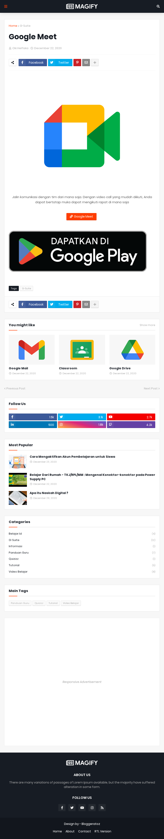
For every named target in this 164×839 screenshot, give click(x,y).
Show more (147, 325)
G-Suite (25, 26)
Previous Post (15, 388)
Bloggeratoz (91, 824)
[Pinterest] (77, 62)
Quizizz (82, 559)
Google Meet (83, 216)
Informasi (82, 546)
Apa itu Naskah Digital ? (49, 493)
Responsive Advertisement (82, 682)
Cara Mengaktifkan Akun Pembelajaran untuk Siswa (72, 457)
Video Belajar (82, 572)
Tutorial (82, 565)
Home (13, 26)
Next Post (151, 388)
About (70, 831)
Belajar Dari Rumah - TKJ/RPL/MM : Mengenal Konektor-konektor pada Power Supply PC (92, 477)
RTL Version (103, 831)
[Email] (86, 62)
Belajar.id (82, 534)
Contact (84, 831)
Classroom (68, 368)
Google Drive (120, 368)
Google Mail (18, 368)
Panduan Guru (82, 553)
